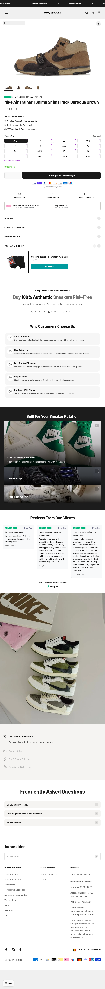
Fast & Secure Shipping (19, 759)
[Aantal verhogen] (18, 175)
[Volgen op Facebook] (6, 950)
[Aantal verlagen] (7, 175)
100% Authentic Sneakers (21, 736)
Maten (43, 879)
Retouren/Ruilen (12, 879)
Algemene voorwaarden (15, 895)
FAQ (6, 915)
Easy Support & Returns (20, 767)
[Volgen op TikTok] (20, 950)
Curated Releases (17, 751)
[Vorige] (94, 246)
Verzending (9, 884)
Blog (6, 905)
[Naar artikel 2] (18, 88)
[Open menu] (6, 12)
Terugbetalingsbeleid (14, 889)
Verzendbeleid (11, 900)
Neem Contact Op (48, 874)
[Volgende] (99, 246)
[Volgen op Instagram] (13, 950)
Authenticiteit (11, 874)
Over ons (8, 910)
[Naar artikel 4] (38, 88)
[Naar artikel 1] (8, 88)
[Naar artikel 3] (28, 88)
